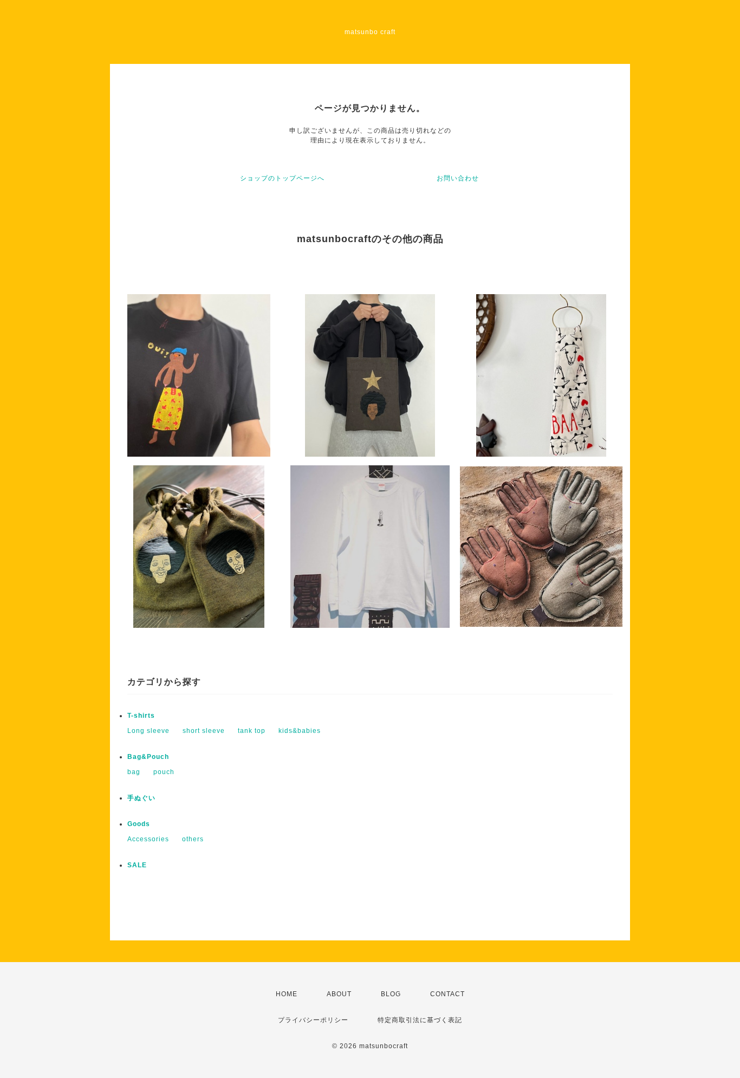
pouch (163, 772)
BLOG (391, 994)
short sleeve (204, 731)
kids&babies (299, 731)
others (193, 839)
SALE (137, 865)
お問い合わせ (458, 178)
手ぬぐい (141, 798)
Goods (138, 824)
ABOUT (339, 994)
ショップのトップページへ (282, 178)
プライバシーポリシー (313, 1020)
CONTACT (447, 994)
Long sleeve (148, 731)
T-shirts (141, 715)
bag (133, 772)
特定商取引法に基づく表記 (420, 1020)
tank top (251, 731)
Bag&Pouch (148, 757)
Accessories (148, 839)
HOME (286, 994)
